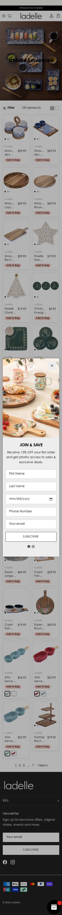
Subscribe (31, 536)
